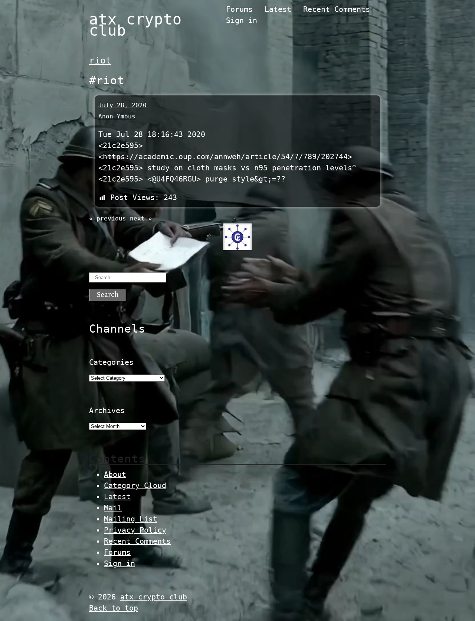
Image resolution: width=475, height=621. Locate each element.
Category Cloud (135, 485)
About (115, 474)
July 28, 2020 (122, 105)
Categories (111, 362)
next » (141, 218)
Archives (107, 410)
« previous (107, 218)
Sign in (241, 20)
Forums (239, 9)
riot (100, 60)
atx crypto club (135, 25)
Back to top (113, 608)
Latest (278, 9)
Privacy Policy (135, 530)
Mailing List (130, 518)
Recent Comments (336, 9)
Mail (113, 507)
